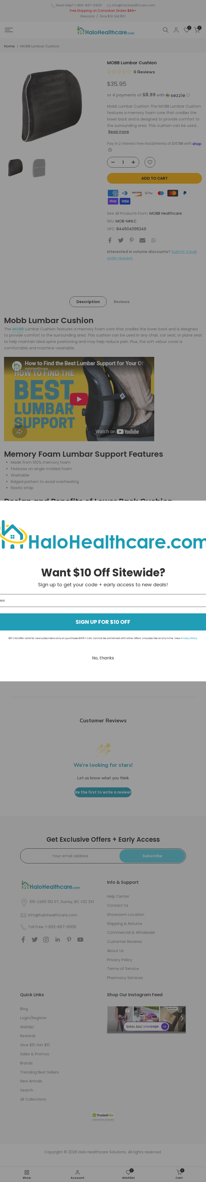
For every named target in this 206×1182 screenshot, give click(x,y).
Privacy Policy (189, 638)
